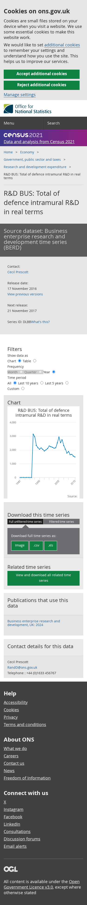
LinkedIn (12, 824)
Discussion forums (22, 839)
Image (20, 545)
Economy (27, 152)
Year (47, 372)
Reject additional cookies (41, 84)
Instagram (13, 809)
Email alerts (15, 846)
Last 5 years (54, 383)
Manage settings (20, 94)
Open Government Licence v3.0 (42, 884)
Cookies (11, 709)
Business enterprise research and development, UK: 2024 (33, 623)
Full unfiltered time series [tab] (25, 521)
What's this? (40, 322)
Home (8, 152)
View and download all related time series (43, 578)
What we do (15, 748)
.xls (50, 545)
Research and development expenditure (35, 167)
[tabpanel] (43, 541)
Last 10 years (28, 383)
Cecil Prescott (17, 272)
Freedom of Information (27, 778)
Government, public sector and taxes (32, 159)
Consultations (17, 831)
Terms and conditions (25, 724)
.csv (36, 545)
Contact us (14, 763)
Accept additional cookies (41, 73)
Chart (12, 361)
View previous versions (25, 294)
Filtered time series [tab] (61, 521)
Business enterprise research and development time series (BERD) (35, 239)
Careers (11, 756)
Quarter (31, 372)
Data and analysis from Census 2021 (39, 141)
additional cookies (62, 44)
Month (13, 372)
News (9, 770)
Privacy (11, 717)
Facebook (13, 816)
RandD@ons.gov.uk (22, 667)
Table (27, 361)
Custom (13, 388)
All (9, 383)
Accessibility (16, 702)
